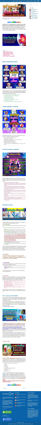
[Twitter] (11, 22)
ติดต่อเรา (27, 423)
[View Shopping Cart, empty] (38, 1)
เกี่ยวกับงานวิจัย (14, 423)
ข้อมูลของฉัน (31, 423)
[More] (20, 22)
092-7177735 (5, 415)
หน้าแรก (9, 423)
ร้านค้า (17, 423)
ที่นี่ (4, 379)
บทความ (20, 423)
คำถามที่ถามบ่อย (23, 423)
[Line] (13, 22)
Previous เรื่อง (5, 388)
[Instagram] (17, 22)
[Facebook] (9, 22)
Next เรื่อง (24, 388)
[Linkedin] (15, 22)
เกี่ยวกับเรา (11, 423)
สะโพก (3, 19)
